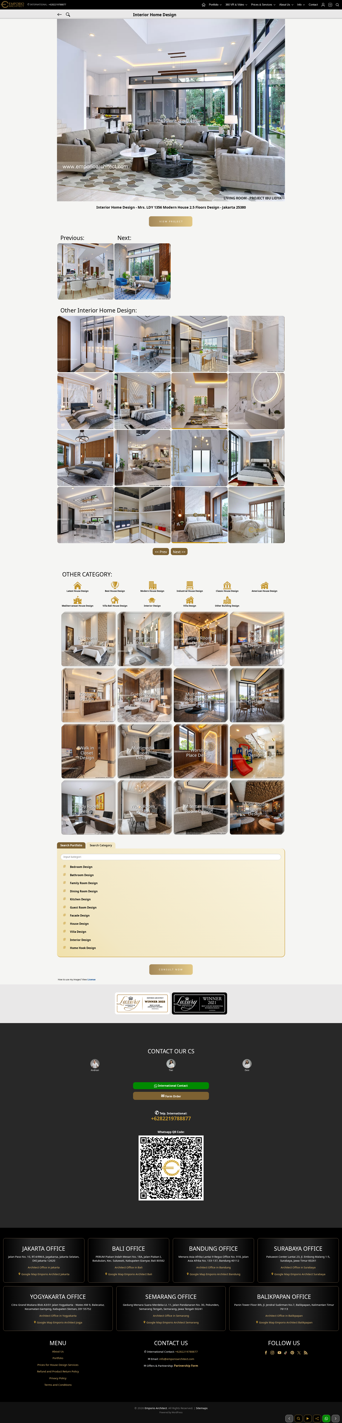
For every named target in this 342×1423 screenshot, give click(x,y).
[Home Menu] (203, 5)
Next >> (179, 551)
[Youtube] (280, 1353)
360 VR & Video (235, 4)
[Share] (317, 1418)
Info (299, 4)
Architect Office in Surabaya (298, 1267)
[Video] (308, 1418)
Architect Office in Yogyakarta (58, 1315)
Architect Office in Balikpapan (284, 1315)
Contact (313, 4)
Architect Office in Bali (128, 1267)
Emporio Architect (156, 1408)
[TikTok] (286, 1353)
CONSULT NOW (171, 969)
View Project (170, 221)
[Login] (323, 5)
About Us (285, 4)
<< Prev (161, 551)
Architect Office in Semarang (171, 1315)
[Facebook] (266, 1353)
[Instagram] (273, 1353)
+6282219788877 (57, 4)
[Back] (60, 14)
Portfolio (214, 4)
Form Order (171, 1096)
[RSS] (305, 1353)
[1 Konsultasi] (326, 1418)
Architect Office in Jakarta (44, 1267)
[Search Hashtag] (68, 14)
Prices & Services (262, 4)
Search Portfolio (71, 845)
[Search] (337, 5)
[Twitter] (299, 1354)
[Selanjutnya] (336, 1418)
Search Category (101, 845)
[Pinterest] (293, 1353)
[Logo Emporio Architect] (12, 4)
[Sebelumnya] (289, 1418)
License (91, 979)
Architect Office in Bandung (213, 1267)
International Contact (172, 1085)
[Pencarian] (298, 1418)
